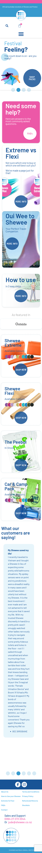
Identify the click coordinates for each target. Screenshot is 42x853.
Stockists (26, 805)
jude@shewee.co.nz (20, 822)
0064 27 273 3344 (14, 819)
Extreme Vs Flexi (7, 801)
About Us (4, 792)
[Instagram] (24, 784)
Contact (4, 810)
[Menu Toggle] (21, 34)
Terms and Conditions (30, 792)
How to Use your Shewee (11, 796)
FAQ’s (3, 805)
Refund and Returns (30, 801)
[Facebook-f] (17, 784)
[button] (7, 25)
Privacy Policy (27, 796)
